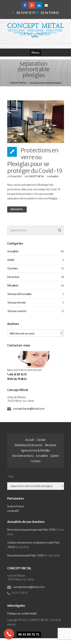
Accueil (29, 440)
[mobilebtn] (35, 53)
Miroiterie (50, 445)
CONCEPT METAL (35, 176)
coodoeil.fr (13, 511)
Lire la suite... (17, 209)
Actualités (54, 176)
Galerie (54, 456)
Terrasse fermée (16, 302)
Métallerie (12, 285)
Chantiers (12, 268)
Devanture (13, 277)
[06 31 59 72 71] (9, 634)
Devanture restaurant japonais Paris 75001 (31, 529)
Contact (36, 461)
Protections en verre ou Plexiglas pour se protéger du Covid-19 (35, 160)
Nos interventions (23, 456)
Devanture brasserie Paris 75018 (25, 555)
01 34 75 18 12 (50, 13)
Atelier (11, 260)
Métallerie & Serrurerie (28, 445)
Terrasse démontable (19, 294)
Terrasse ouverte (16, 311)
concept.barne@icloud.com (28, 408)
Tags (10, 476)
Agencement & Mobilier (35, 450)
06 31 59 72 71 (25, 13)
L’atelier (41, 440)
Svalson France (15, 506)
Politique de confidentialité (22, 613)
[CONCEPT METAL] (35, 30)
